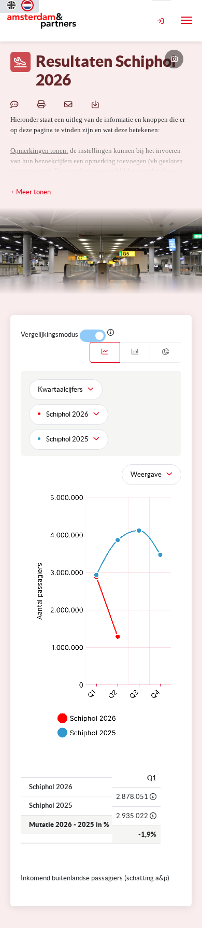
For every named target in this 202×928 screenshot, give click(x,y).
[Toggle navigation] (186, 20)
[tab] (105, 352)
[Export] (97, 104)
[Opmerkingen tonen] (16, 104)
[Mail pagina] (70, 104)
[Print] (43, 104)
